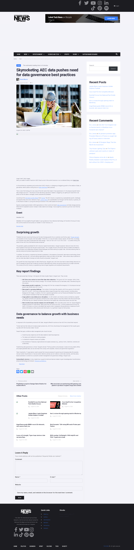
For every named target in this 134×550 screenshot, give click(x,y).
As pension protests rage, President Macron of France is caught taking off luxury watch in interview (103, 136)
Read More (22, 364)
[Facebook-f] (80, 3)
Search (91, 65)
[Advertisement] (67, 37)
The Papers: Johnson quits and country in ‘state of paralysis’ (102, 151)
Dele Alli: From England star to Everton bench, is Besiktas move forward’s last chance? (102, 127)
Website (18, 485)
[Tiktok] (93, 8)
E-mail (53, 477)
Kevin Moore (24, 79)
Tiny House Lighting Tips (97, 148)
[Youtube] (93, 3)
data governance (43, 187)
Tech (20, 59)
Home (15, 59)
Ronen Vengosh (75, 237)
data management (61, 205)
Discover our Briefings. (40, 361)
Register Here (19, 226)
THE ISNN (106, 546)
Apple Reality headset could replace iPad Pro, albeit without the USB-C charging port (103, 159)
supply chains (44, 199)
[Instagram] (100, 3)
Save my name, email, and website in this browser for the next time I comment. (45, 493)
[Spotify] (106, 8)
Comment (18, 459)
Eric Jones (92, 125)
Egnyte (43, 198)
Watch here (76, 180)
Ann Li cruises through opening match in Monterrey (65, 413)
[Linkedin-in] (106, 3)
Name (17, 477)
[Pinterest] (100, 8)
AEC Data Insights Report (31, 198)
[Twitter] (86, 3)
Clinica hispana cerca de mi (98, 157)
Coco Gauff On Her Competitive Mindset (101, 92)
